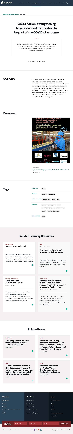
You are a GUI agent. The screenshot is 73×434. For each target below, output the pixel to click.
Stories (50, 3)
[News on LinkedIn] (41, 430)
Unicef (43, 211)
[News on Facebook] (32, 430)
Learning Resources (36, 3)
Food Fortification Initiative (48, 205)
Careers (56, 3)
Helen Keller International (48, 208)
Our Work (28, 3)
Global (43, 188)
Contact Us (61, 3)
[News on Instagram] (34, 430)
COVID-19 (44, 194)
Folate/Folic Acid (46, 199)
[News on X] (36, 430)
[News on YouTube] (39, 430)
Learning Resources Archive (11, 14)
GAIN (58, 205)
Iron (58, 199)
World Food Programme (53, 211)
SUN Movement (60, 208)
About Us (21, 3)
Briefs (43, 216)
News (44, 3)
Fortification (52, 194)
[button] (67, 3)
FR (70, 3)
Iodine (53, 199)
